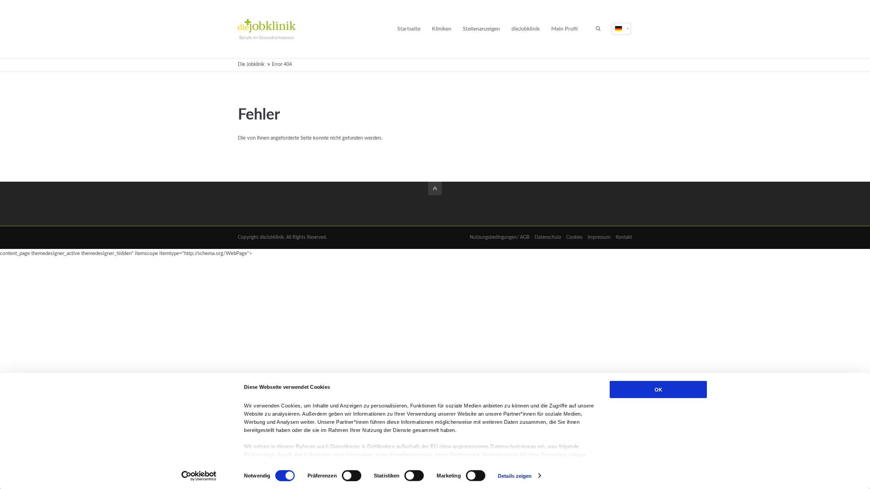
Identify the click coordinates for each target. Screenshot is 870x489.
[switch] (351, 475)
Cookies (574, 237)
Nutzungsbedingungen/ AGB (499, 237)
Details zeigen (515, 475)
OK (658, 390)
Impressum (599, 237)
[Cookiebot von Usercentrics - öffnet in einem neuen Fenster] (199, 476)
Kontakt (624, 237)
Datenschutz (548, 237)
